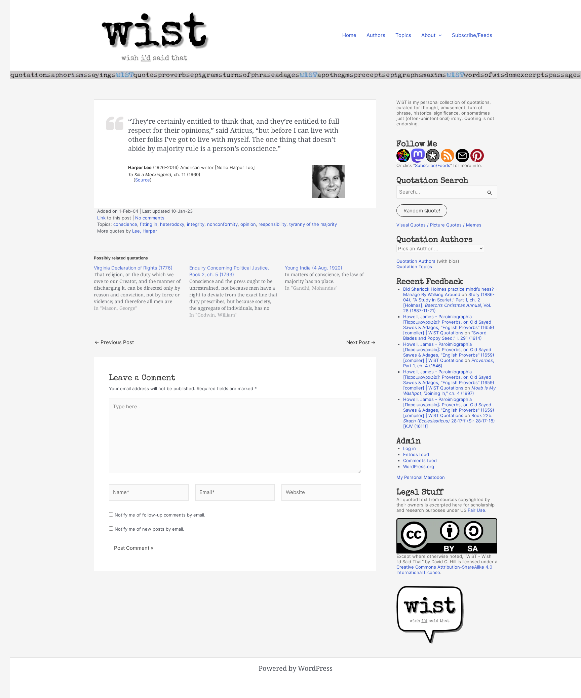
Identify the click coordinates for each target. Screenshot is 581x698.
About (428, 35)
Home (349, 35)
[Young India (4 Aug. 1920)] (332, 277)
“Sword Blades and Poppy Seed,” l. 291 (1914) (445, 335)
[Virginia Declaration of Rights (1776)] (141, 288)
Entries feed (416, 454)
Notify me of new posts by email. (149, 529)
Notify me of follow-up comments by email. (160, 515)
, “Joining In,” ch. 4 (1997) (449, 390)
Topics (403, 35)
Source (142, 179)
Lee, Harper (144, 231)
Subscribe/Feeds (472, 35)
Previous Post (114, 342)
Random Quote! (421, 210)
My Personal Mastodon (420, 477)
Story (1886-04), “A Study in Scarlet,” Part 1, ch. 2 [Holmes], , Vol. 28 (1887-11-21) (449, 302)
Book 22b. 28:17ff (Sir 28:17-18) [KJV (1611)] (449, 421)
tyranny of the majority (313, 224)
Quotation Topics (414, 266)
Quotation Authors (415, 261)
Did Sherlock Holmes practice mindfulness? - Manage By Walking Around (450, 291)
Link (101, 217)
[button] (438, 35)
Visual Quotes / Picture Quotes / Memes (438, 225)
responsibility (272, 224)
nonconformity (222, 224)
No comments (149, 217)
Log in (409, 448)
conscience (125, 224)
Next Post (361, 342)
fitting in (148, 224)
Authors (375, 35)
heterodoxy (172, 224)
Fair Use (476, 510)
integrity (195, 224)
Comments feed (420, 460)
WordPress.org (418, 466)
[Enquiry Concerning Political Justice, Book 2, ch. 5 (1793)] (237, 291)
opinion (248, 224)
